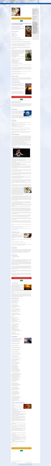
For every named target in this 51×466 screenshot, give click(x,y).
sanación (15, 461)
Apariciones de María (15, 3)
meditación (33, 27)
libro (37, 25)
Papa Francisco (36, 29)
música (33, 28)
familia (33, 25)
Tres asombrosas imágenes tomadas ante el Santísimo (35, 12)
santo (37, 31)
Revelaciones (19, 3)
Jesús (35, 25)
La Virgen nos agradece (14, 462)
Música (32, 3)
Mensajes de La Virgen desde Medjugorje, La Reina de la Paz (35, 9)
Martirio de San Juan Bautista (34, 16)
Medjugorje (36, 27)
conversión (35, 23)
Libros (30, 3)
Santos (25, 3)
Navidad (35, 28)
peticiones (13, 461)
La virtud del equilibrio (34, 17)
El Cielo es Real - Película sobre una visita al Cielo (35, 14)
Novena (37, 28)
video (38, 32)
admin (19, 461)
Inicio (12, 3)
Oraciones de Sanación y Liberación (35, 10)
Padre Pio (33, 29)
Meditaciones (27, 3)
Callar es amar (33, 19)
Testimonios (37, 3)
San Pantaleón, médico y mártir (28, 462)
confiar (33, 23)
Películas (34, 3)
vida (36, 32)
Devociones (22, 3)
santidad (36, 31)
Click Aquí (21, 99)
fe (34, 25)
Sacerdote (33, 31)
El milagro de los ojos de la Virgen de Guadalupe (35, 11)
